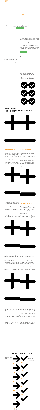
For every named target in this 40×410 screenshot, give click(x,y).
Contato (33, 1)
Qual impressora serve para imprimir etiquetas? (25, 255)
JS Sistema (16, 1)
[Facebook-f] (4, 362)
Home (13, 1)
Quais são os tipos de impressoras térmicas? (25, 149)
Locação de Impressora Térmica (21, 14)
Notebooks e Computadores (27, 1)
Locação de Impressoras (20, 1)
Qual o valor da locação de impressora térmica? (10, 149)
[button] (12, 132)
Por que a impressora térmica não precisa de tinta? (26, 203)
